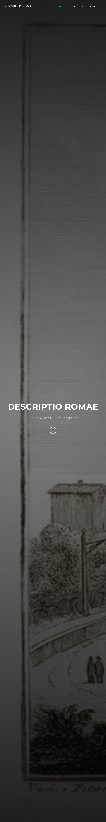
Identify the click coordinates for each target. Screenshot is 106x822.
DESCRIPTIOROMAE (18, 6)
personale (71, 6)
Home (58, 6)
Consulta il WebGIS (91, 6)
